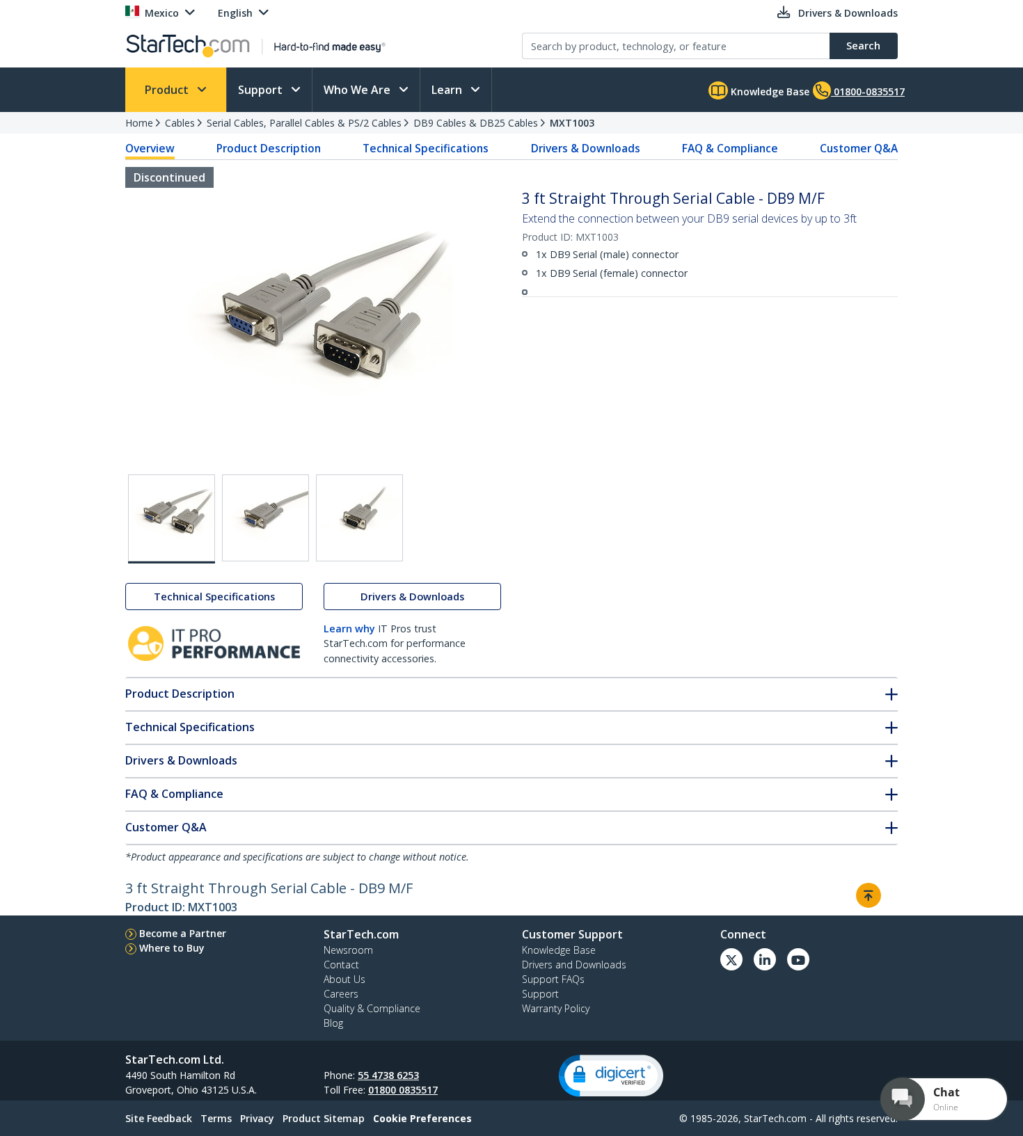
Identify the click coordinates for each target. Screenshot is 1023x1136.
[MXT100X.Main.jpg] (171, 518)
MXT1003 (572, 122)
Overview (150, 148)
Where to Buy (172, 947)
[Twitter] (731, 959)
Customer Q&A (859, 148)
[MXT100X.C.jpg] (359, 517)
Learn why (349, 628)
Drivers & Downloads (585, 148)
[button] (611, 1076)
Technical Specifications (426, 148)
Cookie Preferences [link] (422, 1118)
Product (168, 89)
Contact (341, 964)
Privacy (257, 1118)
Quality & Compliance (372, 1008)
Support (261, 89)
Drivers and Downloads (574, 964)
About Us (344, 979)
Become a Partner (182, 933)
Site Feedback (158, 1118)
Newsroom (348, 950)
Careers (341, 993)
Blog (333, 1023)
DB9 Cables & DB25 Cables (475, 122)
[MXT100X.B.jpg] (265, 517)
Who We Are (358, 89)
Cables (180, 122)
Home (139, 122)
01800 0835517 (403, 1089)
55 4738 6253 (388, 1075)
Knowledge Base (768, 91)
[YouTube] (798, 959)
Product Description (268, 148)
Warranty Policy (555, 1008)
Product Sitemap (324, 1118)
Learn (448, 89)
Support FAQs (553, 979)
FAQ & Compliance (730, 148)
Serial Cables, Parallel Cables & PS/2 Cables (304, 122)
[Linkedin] (765, 959)
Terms (216, 1118)
